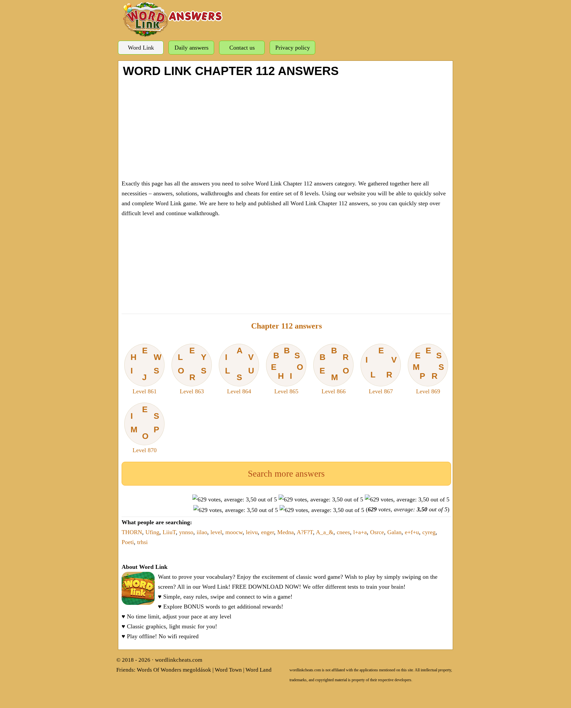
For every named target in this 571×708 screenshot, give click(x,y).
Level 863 (192, 370)
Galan (394, 532)
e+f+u (412, 532)
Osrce (377, 532)
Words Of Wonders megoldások (174, 670)
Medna (285, 532)
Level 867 (381, 370)
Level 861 (146, 370)
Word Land (259, 670)
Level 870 (145, 429)
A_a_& (324, 532)
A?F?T (305, 532)
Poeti (128, 542)
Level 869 (428, 370)
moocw (234, 532)
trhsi (142, 542)
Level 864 (239, 370)
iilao (202, 532)
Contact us (242, 47)
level (216, 532)
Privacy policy (292, 47)
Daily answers (191, 47)
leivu (252, 532)
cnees (343, 532)
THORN (132, 532)
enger (267, 532)
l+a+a (360, 532)
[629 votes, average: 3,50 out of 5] (234, 499)
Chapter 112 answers (286, 326)
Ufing (152, 532)
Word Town (228, 670)
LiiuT (169, 532)
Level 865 (287, 370)
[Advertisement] (286, 127)
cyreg (429, 532)
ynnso (186, 532)
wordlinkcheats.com (178, 660)
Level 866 (334, 370)
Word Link (141, 47)
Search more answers (286, 474)
